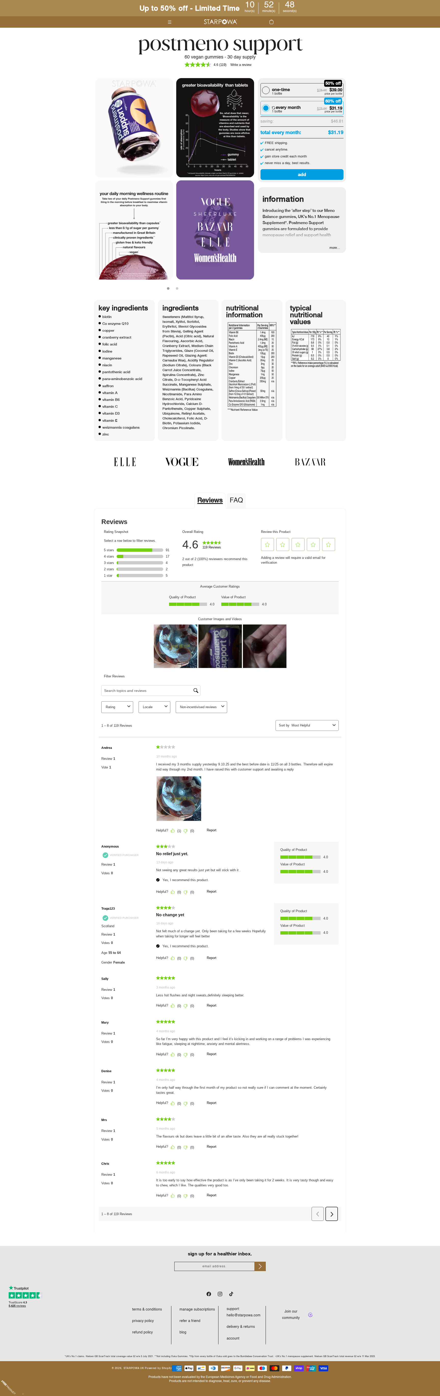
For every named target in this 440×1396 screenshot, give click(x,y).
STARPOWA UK (133, 1368)
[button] (271, 21)
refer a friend (190, 1321)
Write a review (240, 65)
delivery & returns (241, 1327)
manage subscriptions (197, 1309)
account (233, 1338)
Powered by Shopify (158, 1368)
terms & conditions (147, 1309)
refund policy (142, 1332)
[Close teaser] (23, 1394)
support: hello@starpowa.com (243, 1312)
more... (334, 248)
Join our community (291, 1315)
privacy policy (143, 1321)
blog (183, 1332)
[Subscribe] (260, 1266)
